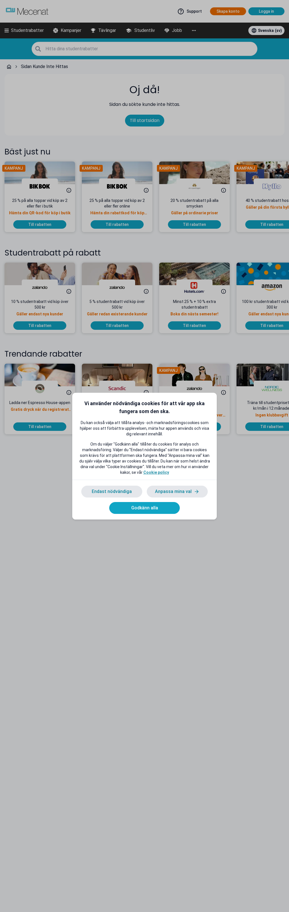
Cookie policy (156, 472)
